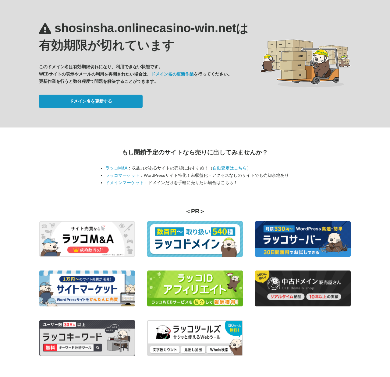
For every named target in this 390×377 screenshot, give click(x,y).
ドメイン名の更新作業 (172, 74)
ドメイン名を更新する (90, 101)
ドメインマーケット (124, 182)
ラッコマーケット (122, 175)
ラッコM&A (116, 168)
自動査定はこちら (230, 168)
